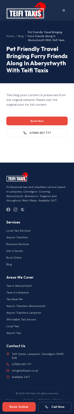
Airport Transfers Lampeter (23, 312)
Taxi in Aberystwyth (19, 286)
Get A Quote (14, 251)
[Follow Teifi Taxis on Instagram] (15, 210)
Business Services (17, 244)
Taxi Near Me (14, 299)
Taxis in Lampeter (17, 292)
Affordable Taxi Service (21, 319)
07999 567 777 (40, 133)
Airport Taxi (13, 333)
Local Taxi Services (18, 230)
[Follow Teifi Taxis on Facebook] (8, 210)
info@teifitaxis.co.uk (25, 370)
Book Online (14, 257)
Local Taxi (12, 326)
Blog (21, 36)
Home (10, 36)
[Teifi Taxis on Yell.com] (22, 210)
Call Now (58, 407)
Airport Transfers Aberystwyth (26, 306)
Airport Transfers (17, 237)
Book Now (37, 121)
